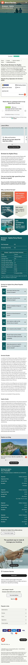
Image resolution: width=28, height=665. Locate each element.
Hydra (2, 62)
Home (2, 60)
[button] (14, 291)
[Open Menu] (26, 2)
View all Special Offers (14, 147)
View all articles (14, 462)
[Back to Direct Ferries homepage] (8, 2)
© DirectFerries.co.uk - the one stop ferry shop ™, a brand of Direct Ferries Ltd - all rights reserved (13, 650)
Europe (8, 60)
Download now (14, 565)
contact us (20, 654)
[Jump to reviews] (14, 56)
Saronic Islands (16, 60)
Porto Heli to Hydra (9, 533)
